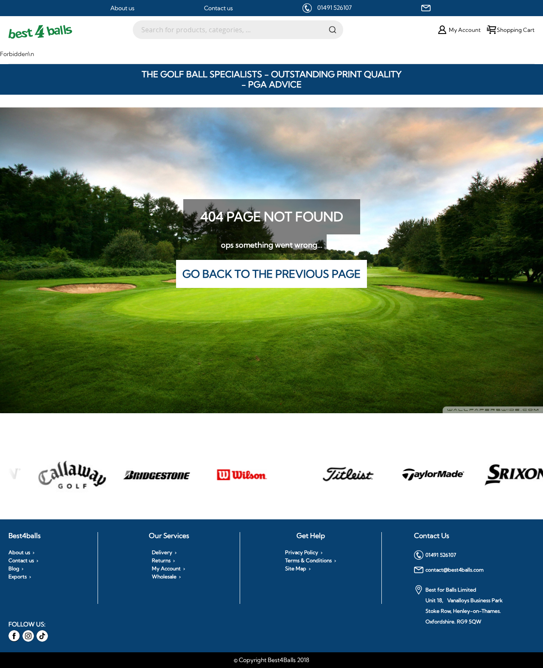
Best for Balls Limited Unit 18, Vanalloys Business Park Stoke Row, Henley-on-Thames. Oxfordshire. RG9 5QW (464, 605)
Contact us (218, 8)
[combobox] (238, 29)
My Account (166, 569)
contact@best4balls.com (454, 570)
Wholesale (164, 577)
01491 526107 (334, 7)
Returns (161, 561)
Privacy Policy (301, 552)
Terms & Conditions (308, 561)
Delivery (162, 552)
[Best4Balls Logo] (70, 32)
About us (122, 8)
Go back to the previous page (271, 273)
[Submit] (332, 29)
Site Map (295, 569)
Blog (13, 569)
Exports (17, 577)
